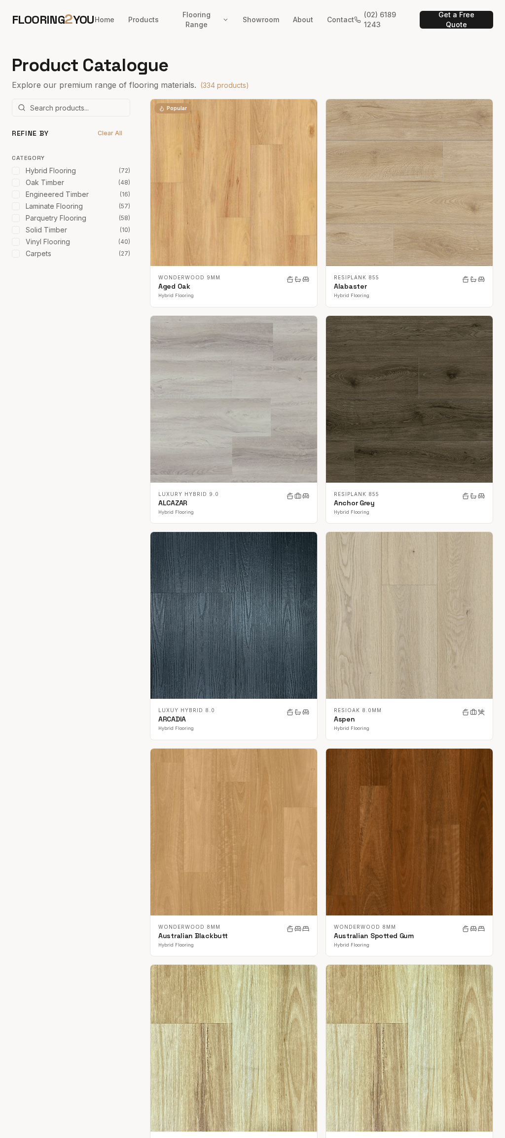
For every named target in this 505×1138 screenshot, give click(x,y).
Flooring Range (196, 19)
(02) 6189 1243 (380, 19)
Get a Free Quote (456, 20)
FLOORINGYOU (53, 19)
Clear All (110, 133)
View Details (239, 182)
